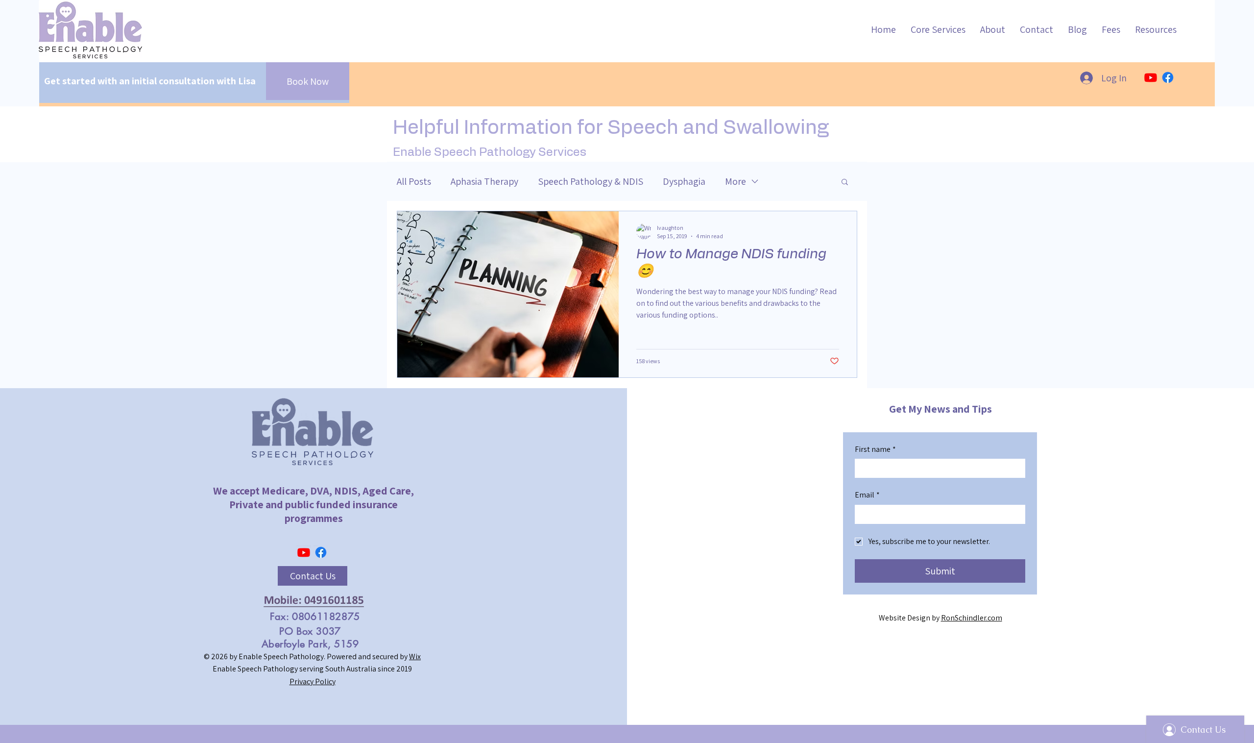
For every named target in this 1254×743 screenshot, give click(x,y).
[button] (844, 182)
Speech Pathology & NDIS (590, 181)
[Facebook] (1167, 77)
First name (875, 449)
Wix (415, 656)
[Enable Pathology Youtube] (1150, 77)
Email (867, 495)
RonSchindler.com (971, 618)
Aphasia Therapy (484, 181)
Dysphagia (684, 181)
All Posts (414, 181)
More (735, 181)
